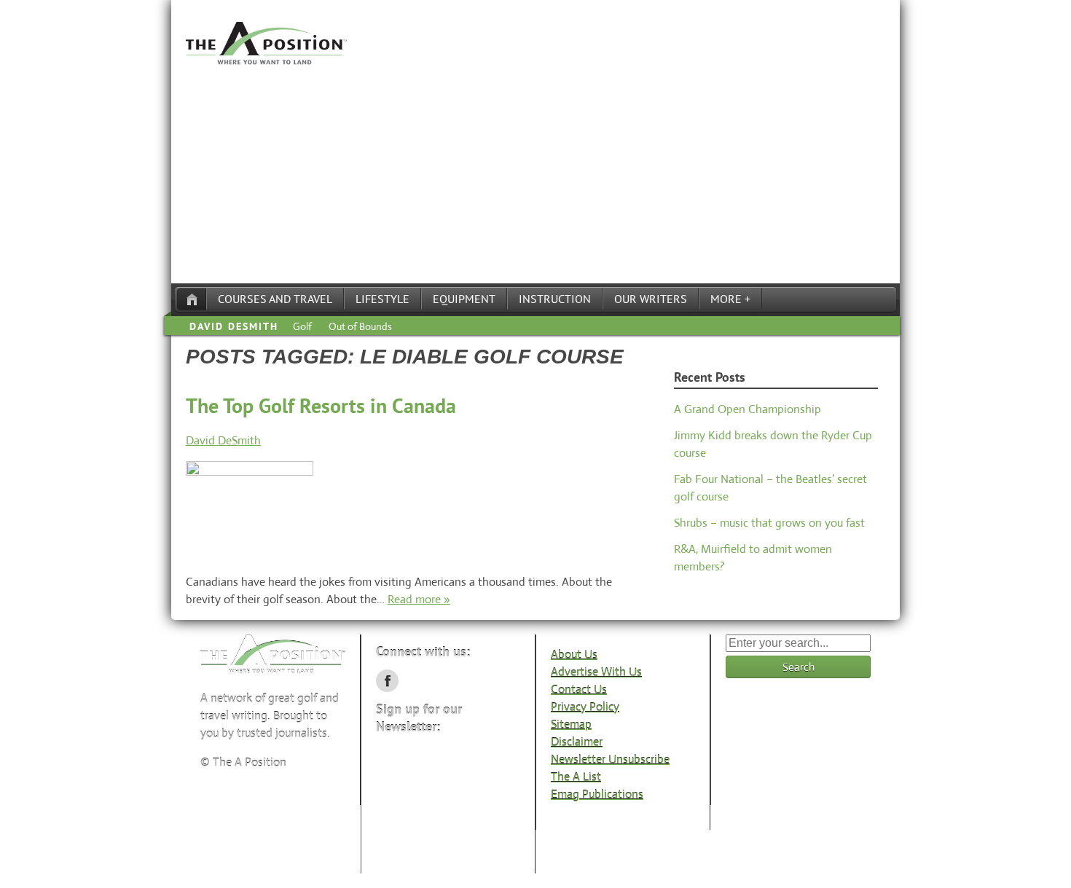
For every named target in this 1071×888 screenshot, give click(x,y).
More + (730, 298)
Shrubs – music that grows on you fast (769, 522)
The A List (576, 777)
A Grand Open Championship (747, 409)
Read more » (419, 599)
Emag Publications (597, 794)
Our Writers (650, 298)
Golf (302, 326)
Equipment (464, 298)
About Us (574, 654)
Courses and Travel (275, 298)
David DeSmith (233, 326)
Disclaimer (577, 742)
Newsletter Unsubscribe (610, 759)
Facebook (387, 680)
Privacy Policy (585, 707)
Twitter (417, 680)
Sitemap (571, 724)
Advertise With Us (596, 672)
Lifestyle (382, 298)
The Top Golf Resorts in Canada (321, 405)
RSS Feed (447, 680)
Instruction (555, 298)
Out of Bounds (360, 326)
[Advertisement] (535, 174)
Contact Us (579, 689)
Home (191, 299)
